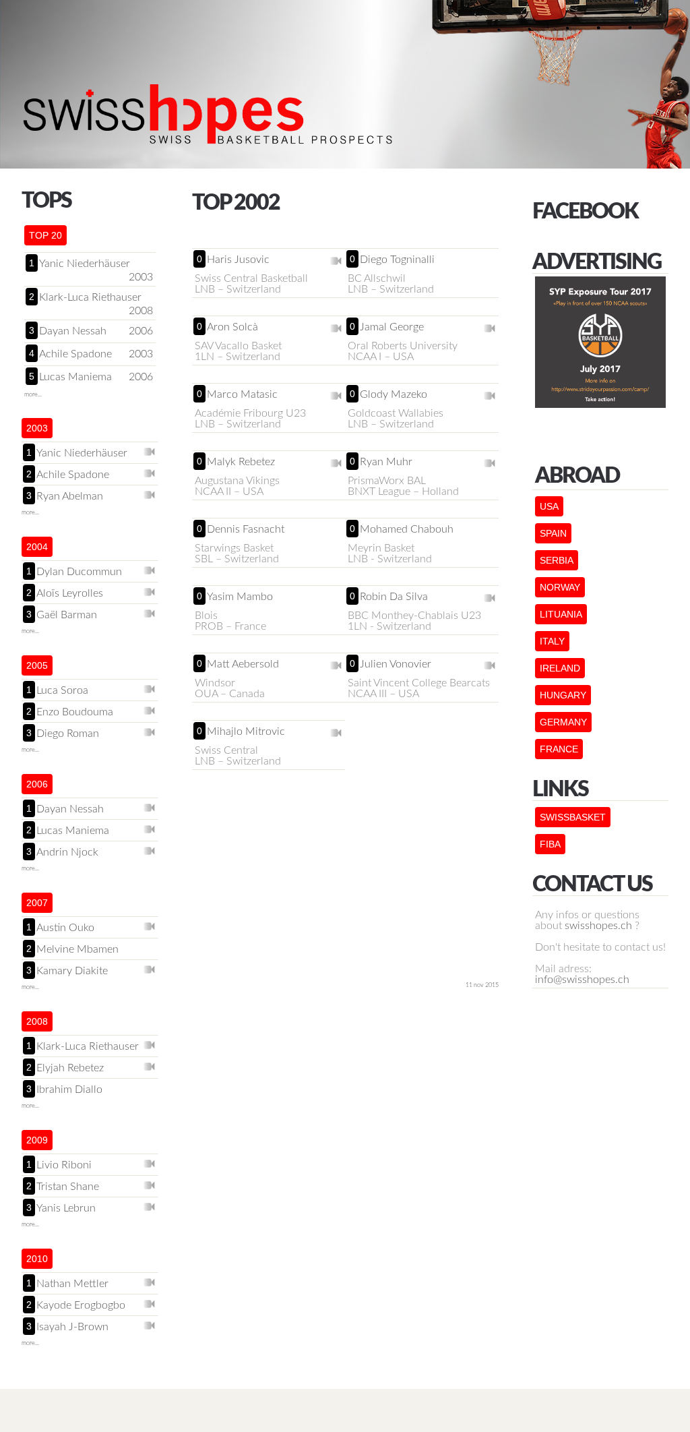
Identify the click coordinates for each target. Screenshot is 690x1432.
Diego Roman (67, 733)
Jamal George (392, 327)
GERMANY (563, 722)
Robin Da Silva (394, 596)
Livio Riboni (64, 1165)
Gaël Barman (66, 614)
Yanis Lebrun (66, 1208)
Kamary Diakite (72, 970)
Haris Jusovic (238, 259)
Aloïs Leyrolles (69, 593)
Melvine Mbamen (77, 949)
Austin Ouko (65, 927)
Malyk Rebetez (241, 461)
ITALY (552, 641)
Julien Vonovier (395, 664)
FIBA (550, 844)
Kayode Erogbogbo (80, 1305)
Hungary (563, 695)
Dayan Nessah (72, 331)
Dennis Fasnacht (245, 529)
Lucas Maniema (75, 376)
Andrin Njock (67, 852)
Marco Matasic (242, 394)
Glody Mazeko (393, 394)
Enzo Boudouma (74, 712)
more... (33, 395)
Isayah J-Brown (72, 1326)
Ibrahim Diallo (69, 1089)
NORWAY (560, 587)
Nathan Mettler (72, 1283)
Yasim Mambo (240, 596)
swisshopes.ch (598, 925)
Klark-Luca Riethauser (90, 297)
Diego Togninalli (397, 259)
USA (549, 506)
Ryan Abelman (69, 496)
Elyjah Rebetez (70, 1068)
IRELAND (560, 668)
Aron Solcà (232, 327)
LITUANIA (561, 614)
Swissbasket (573, 817)
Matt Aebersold (243, 664)
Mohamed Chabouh (406, 529)
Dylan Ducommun (79, 571)
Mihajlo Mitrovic (246, 731)
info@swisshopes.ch (582, 979)
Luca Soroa (62, 690)
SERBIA (556, 560)
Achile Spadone (75, 354)
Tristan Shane (67, 1186)
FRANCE (559, 749)
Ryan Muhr (386, 461)
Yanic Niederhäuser (84, 263)
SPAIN (553, 533)
